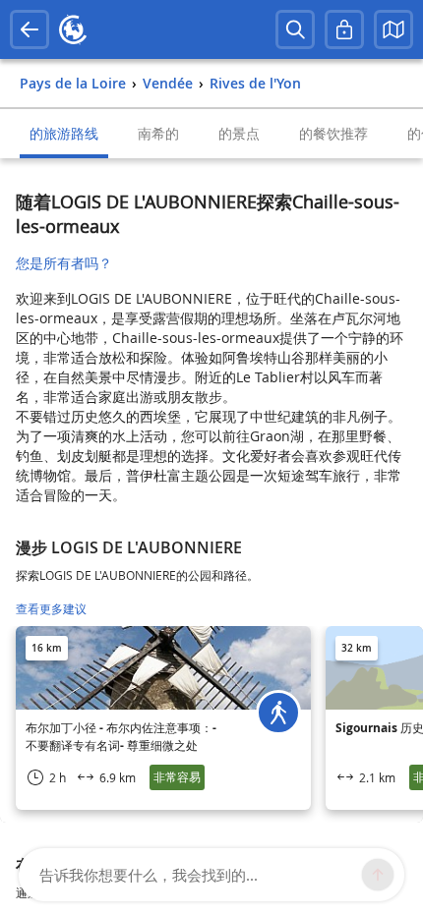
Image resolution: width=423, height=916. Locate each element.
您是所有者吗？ (64, 263)
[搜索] (295, 29)
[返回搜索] (29, 29)
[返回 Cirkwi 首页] (73, 29)
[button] (393, 29)
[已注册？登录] (344, 29)
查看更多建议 (51, 609)
